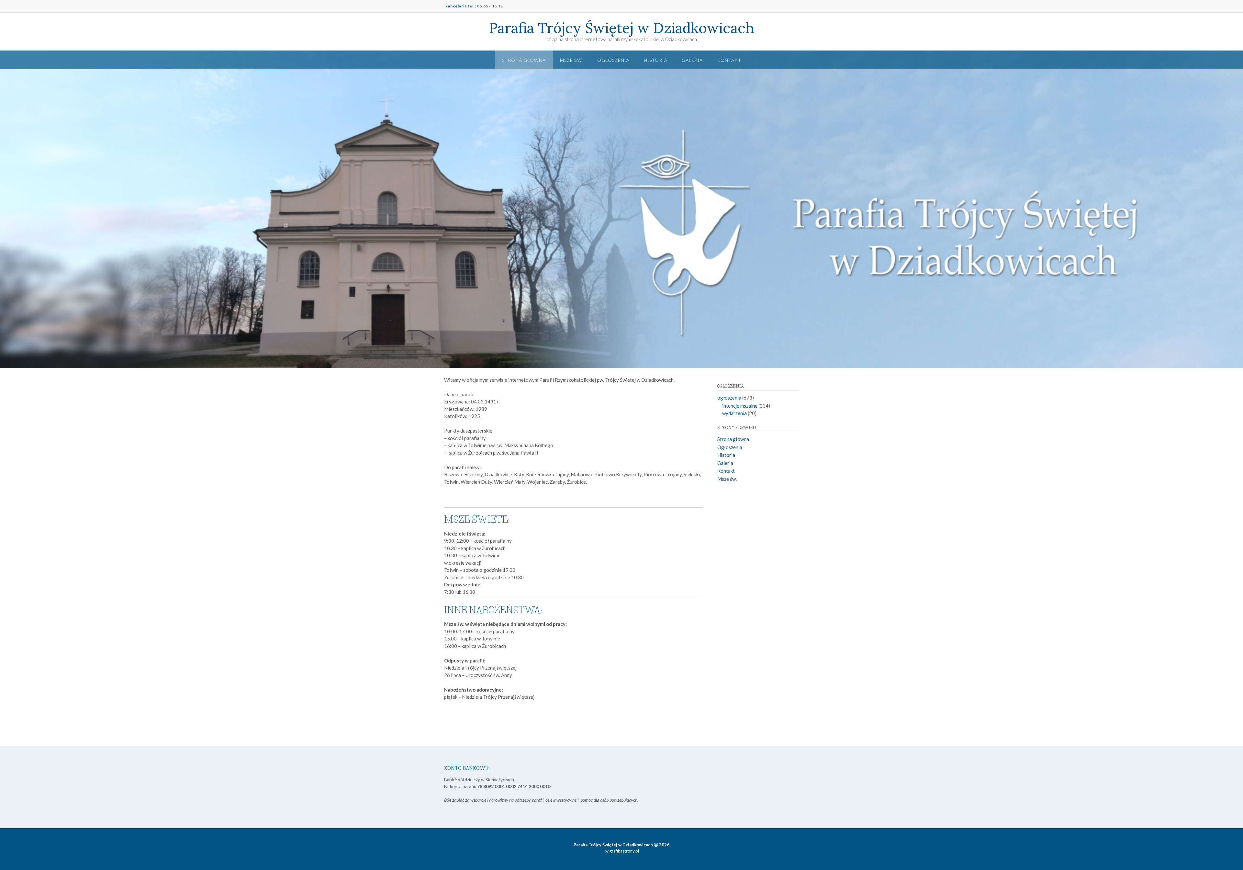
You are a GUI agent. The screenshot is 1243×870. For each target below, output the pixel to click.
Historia (655, 60)
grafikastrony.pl (624, 850)
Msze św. (571, 60)
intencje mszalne (739, 406)
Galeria (692, 60)
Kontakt (729, 60)
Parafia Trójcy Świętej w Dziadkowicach (621, 27)
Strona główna (524, 60)
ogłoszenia (729, 398)
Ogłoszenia (613, 60)
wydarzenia (734, 413)
